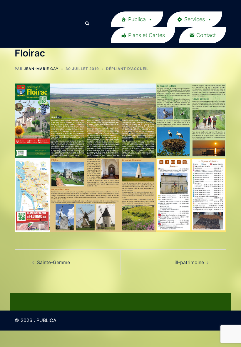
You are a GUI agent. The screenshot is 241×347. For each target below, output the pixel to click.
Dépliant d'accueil (127, 68)
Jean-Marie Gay (41, 68)
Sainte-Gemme (53, 262)
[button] (87, 23)
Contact (206, 35)
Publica (137, 19)
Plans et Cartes (146, 35)
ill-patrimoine (189, 262)
